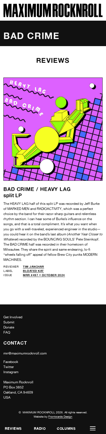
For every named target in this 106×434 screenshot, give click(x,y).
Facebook (10, 362)
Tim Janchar (33, 266)
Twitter (8, 367)
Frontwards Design (60, 416)
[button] (92, 428)
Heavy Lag (55, 189)
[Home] (53, 15)
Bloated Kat (33, 270)
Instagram (10, 372)
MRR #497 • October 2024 (44, 275)
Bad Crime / (21, 189)
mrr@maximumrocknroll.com (25, 353)
